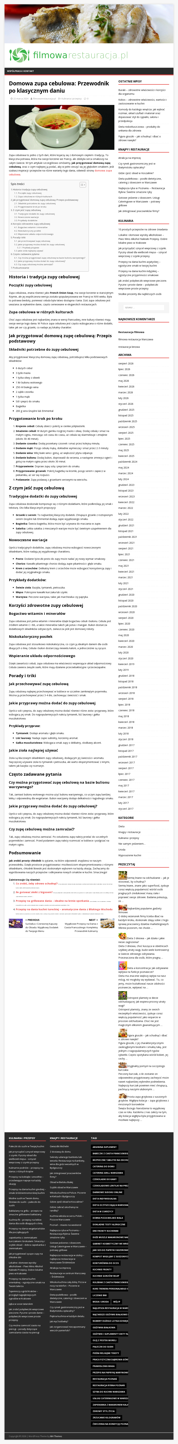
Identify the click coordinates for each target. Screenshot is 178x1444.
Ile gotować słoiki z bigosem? (34, 892)
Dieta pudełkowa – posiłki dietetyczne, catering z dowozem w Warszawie (68, 1298)
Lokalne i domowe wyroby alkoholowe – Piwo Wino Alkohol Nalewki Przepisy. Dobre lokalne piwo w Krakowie (142, 238)
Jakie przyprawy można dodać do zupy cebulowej (41, 244)
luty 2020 (123, 652)
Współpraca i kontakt (20, 71)
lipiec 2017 (124, 774)
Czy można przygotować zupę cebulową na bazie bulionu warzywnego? (51, 257)
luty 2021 (123, 583)
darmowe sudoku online (107, 1192)
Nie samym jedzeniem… (131, 843)
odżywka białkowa (104, 1327)
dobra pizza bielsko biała (108, 1217)
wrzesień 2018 (126, 693)
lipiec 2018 (124, 704)
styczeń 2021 (125, 589)
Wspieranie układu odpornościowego (36, 234)
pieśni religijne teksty (106, 1353)
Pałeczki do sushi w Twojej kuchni (26, 1146)
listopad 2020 (126, 600)
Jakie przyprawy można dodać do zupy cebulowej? (41, 261)
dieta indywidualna (104, 1198)
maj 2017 (123, 785)
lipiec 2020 (124, 623)
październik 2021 (127, 536)
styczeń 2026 (125, 403)
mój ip (116, 1301)
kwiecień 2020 (126, 641)
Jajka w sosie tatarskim (21, 1303)
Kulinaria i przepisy (72, 98)
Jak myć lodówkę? (59, 1321)
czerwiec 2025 (126, 444)
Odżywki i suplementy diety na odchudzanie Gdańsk (124, 1333)
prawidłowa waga (104, 1366)
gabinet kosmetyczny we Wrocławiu (115, 1243)
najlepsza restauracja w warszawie (114, 1308)
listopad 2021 (126, 531)
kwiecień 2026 (126, 386)
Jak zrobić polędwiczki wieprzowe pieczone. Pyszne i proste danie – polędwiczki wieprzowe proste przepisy (142, 284)
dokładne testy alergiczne (109, 1224)
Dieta (121, 826)
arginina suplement (105, 1147)
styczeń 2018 (125, 739)
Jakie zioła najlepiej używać (30, 250)
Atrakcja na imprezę (129, 158)
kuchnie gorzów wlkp (106, 1275)
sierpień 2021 (126, 548)
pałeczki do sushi (103, 1346)
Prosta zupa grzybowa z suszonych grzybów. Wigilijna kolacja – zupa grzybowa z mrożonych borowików (143, 1100)
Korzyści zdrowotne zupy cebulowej (31, 223)
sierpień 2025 (126, 432)
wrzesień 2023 (126, 496)
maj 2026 (123, 380)
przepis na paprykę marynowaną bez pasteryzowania (125, 1372)
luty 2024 (123, 479)
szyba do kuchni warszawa (109, 1391)
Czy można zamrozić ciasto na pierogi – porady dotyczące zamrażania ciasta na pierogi (25, 1329)
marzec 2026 (125, 392)
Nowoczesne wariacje (28, 217)
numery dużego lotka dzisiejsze (112, 1320)
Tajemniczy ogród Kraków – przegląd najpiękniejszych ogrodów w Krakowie (23, 1295)
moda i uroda (101, 1301)
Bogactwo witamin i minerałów (32, 227)
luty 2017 (123, 802)
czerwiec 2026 (126, 375)
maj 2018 (123, 716)
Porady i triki (19, 237)
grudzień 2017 (126, 745)
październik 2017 (127, 756)
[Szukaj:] (144, 308)
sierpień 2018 (126, 698)
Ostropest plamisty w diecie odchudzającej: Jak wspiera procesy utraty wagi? (141, 1001)
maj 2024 (123, 467)
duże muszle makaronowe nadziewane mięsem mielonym (126, 1237)
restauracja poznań (105, 1378)
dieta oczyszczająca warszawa (111, 1205)
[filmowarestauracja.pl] (89, 41)
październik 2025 (127, 421)
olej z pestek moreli (104, 1340)
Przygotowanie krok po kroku (32, 206)
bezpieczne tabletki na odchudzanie (114, 1160)
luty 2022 (123, 513)
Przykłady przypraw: (30, 247)
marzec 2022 (125, 508)
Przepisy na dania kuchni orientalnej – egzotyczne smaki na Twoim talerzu (27, 1282)
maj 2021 (123, 565)
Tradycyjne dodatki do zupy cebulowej (36, 213)
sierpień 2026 (126, 363)
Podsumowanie (21, 267)
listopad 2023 (126, 490)
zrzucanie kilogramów (106, 1417)
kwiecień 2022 (126, 502)
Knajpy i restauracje (129, 832)
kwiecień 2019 (126, 664)
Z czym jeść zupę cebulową (27, 210)
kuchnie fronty (102, 1269)
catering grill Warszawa (108, 1172)
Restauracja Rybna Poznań (109, 1385)
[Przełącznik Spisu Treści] (81, 185)
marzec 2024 (125, 473)
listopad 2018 (126, 681)
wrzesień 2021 (126, 542)
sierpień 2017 (126, 768)
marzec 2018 (125, 727)
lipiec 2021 (124, 554)
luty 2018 (123, 733)
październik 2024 (127, 461)
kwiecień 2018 (126, 722)
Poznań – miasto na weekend (65, 1224)
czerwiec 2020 (126, 629)
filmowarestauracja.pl (44, 98)
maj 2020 (123, 635)
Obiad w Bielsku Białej (61, 1182)
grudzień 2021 (126, 525)
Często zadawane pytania (26, 254)
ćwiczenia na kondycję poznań (111, 1424)
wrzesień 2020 (126, 612)
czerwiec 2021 (126, 560)
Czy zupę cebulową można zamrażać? (35, 264)
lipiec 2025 (124, 438)
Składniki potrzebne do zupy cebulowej (37, 203)
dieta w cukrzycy (103, 1211)
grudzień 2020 (126, 594)
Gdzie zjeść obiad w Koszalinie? (136, 173)
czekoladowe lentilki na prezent (113, 1185)
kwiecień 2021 (126, 571)
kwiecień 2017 (126, 791)
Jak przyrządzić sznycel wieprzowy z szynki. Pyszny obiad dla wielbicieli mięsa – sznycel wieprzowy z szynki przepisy (142, 252)
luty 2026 (123, 398)
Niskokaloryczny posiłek (29, 230)
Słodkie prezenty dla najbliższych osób (139, 294)
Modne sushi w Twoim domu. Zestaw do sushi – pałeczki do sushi (25, 1202)
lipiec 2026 (124, 369)
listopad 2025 (126, 415)
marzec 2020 (125, 646)
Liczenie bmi (100, 1295)
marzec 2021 (125, 577)
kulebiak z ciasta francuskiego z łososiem (118, 1282)
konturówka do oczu (106, 1263)
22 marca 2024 (20, 98)
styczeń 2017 (125, 808)
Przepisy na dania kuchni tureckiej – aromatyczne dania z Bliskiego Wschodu (64, 909)
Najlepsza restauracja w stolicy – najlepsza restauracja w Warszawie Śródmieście (67, 1259)
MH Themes (56, 1436)
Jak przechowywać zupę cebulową (34, 241)
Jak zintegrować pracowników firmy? (138, 211)
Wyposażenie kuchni (129, 855)
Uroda (121, 849)
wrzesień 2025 (126, 427)
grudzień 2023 (126, 484)
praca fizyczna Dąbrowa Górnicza (113, 1359)
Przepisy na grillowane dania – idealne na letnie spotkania (52, 900)
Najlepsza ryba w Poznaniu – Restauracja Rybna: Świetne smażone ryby (65, 1234)
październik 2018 (127, 687)
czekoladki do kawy (105, 1179)
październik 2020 (127, 606)
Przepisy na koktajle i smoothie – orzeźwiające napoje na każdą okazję (26, 1180)
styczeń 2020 (125, 658)
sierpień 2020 (126, 617)
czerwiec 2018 (126, 710)
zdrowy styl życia (104, 1411)
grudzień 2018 (126, 675)
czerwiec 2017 (126, 779)
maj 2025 (123, 450)
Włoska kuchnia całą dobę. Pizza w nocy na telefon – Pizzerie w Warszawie (68, 1286)
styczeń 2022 (125, 519)
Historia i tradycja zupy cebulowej (30, 189)
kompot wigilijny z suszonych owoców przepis (121, 1256)
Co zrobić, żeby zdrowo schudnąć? (37, 883)
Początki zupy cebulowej (30, 193)
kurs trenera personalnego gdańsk (114, 1288)
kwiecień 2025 (126, 456)
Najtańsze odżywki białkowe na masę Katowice (121, 1314)
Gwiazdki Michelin (59, 1146)
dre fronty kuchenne (106, 1230)
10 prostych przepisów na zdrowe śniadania (143, 229)
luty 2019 (123, 669)
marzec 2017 (125, 797)
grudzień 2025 (126, 409)
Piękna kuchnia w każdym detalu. (67, 1316)
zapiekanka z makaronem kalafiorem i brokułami (122, 1404)
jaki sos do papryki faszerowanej (112, 1250)
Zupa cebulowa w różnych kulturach (35, 196)
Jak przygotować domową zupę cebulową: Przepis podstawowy (45, 199)
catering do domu (104, 1166)
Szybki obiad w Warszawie (64, 1187)
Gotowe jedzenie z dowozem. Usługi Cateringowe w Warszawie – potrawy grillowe (139, 201)
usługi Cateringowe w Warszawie (113, 1398)
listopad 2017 (126, 750)
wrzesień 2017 (126, 762)
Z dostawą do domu (60, 1151)
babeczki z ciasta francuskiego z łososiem (118, 1153)
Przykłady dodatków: (28, 220)
